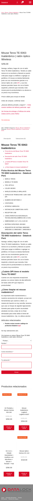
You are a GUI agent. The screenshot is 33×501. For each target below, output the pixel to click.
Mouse (6, 12)
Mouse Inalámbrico (14, 12)
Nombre (4, 343)
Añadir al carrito (9, 474)
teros (2, 130)
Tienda (20, 497)
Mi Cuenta (4, 499)
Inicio (2, 12)
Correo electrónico (7, 351)
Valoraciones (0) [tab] (21, 138)
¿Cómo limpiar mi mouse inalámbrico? (16, 167)
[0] (22, 3)
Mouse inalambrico (16, 129)
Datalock (4, 2)
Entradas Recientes (11, 497)
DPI (18, 83)
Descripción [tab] (7, 138)
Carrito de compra (13, 499)
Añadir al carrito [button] (9, 427)
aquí (19, 325)
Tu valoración (5, 360)
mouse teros (25, 129)
